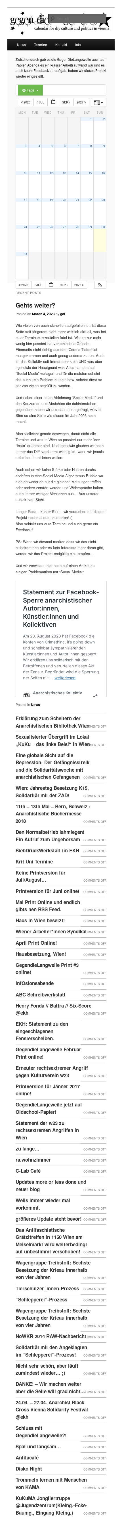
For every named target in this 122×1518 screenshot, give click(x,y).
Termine (40, 44)
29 (90, 227)
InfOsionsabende (35, 997)
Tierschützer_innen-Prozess (47, 1302)
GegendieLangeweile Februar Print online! (48, 1067)
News (21, 44)
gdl (62, 313)
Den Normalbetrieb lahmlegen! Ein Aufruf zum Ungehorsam (50, 849)
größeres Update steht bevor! (49, 1232)
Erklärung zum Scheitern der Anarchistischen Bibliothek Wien (52, 736)
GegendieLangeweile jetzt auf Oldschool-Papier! (49, 1122)
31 (25, 254)
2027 (80, 102)
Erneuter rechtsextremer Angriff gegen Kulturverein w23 (52, 1085)
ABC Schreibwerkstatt (41, 1008)
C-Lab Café (28, 1184)
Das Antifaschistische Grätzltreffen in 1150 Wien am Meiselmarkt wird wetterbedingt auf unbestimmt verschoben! (51, 1254)
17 (25, 200)
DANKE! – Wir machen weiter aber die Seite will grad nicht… (50, 1401)
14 (77, 173)
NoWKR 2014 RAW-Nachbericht (51, 1350)
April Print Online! (36, 956)
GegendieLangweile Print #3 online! (47, 982)
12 (51, 173)
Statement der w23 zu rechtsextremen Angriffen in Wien (47, 1144)
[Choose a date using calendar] (53, 102)
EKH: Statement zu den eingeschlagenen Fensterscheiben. (42, 1045)
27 (64, 227)
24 (25, 227)
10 (25, 173)
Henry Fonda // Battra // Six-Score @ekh (53, 1023)
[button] (100, 285)
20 (64, 200)
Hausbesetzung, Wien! (41, 967)
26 (51, 227)
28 (77, 227)
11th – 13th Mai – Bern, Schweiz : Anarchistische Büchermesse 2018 (53, 827)
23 (103, 200)
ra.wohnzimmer (33, 1173)
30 (103, 227)
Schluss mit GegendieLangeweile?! (41, 1445)
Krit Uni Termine (34, 875)
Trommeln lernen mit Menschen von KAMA (51, 1497)
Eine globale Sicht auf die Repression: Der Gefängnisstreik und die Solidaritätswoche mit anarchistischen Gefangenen (52, 780)
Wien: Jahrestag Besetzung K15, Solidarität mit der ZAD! (52, 805)
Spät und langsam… (38, 1460)
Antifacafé (27, 1471)
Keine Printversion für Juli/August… (41, 890)
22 (90, 200)
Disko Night (29, 1482)
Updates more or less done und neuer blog (51, 1199)
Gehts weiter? (35, 305)
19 (51, 200)
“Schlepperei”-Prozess (41, 1313)
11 (38, 173)
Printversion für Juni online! (47, 905)
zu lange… (27, 1162)
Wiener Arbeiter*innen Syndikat (51, 945)
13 (64, 173)
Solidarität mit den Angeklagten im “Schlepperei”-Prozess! (51, 1365)
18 (38, 200)
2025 (27, 102)
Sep (65, 102)
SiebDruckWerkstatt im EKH (47, 864)
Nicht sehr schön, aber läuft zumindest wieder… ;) (47, 1383)
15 (90, 173)
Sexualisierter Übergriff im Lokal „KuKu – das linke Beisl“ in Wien (53, 754)
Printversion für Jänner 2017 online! (48, 1104)
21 (77, 200)
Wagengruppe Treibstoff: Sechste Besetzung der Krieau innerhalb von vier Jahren (53, 1283)
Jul (41, 102)
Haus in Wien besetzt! (40, 934)
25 (38, 227)
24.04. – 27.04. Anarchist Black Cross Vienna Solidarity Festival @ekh (52, 1423)
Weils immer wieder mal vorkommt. (43, 1218)
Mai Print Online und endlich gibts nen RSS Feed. (48, 920)
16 (103, 173)
